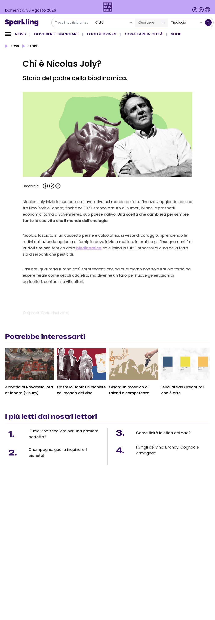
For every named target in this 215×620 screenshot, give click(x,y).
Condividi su (31, 186)
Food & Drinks (101, 34)
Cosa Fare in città (144, 34)
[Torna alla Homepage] (23, 22)
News (20, 34)
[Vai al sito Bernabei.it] (108, 7)
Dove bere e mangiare (56, 34)
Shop (176, 34)
